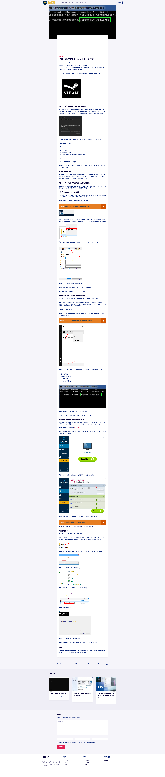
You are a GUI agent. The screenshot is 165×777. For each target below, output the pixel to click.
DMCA (86, 764)
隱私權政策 (87, 760)
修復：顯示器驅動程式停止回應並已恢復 (82, 695)
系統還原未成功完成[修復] (58, 694)
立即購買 (120, 2)
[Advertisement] (82, 46)
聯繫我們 (87, 2)
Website (95, 739)
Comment (60, 721)
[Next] (114, 690)
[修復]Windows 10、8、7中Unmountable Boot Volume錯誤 (97, 663)
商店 (65, 762)
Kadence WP (68, 773)
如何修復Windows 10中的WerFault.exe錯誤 (67, 662)
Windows (61, 56)
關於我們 (71, 2)
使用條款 (87, 762)
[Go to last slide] (51, 690)
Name (59, 739)
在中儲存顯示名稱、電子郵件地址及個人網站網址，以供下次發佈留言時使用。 (76, 742)
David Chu (62, 62)
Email (77, 739)
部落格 (76, 2)
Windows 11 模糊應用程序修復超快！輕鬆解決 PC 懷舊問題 (106, 696)
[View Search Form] (115, 2)
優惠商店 (82, 2)
